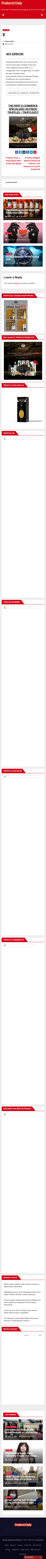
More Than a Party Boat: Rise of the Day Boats (14, 161)
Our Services (37, 1545)
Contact (20, 1545)
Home (7, 1545)
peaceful (9, 1450)
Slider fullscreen (35, 1549)
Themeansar (39, 1540)
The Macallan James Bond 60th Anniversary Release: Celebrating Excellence (22, 213)
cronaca (8, 1473)
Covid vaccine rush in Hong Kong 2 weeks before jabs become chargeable (20, 1503)
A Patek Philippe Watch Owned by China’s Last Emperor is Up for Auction (32, 163)
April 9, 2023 (12, 1436)
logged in (17, 283)
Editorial (22, 216)
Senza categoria (11, 1427)
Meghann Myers (27, 1436)
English (30, 1557)
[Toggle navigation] (42, 15)
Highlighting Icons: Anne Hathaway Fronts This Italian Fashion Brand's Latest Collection (21, 1457)
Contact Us (27, 1545)
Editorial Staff (9, 41)
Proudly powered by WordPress (12, 1540)
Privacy (8, 1549)
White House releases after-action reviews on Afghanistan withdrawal (22, 1432)
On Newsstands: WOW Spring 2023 (22, 258)
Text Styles (23, 1554)
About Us (13, 1545)
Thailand (6, 30)
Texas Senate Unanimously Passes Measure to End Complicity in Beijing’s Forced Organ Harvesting (22, 1302)
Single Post (15, 1549)
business (9, 1497)
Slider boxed (25, 1549)
